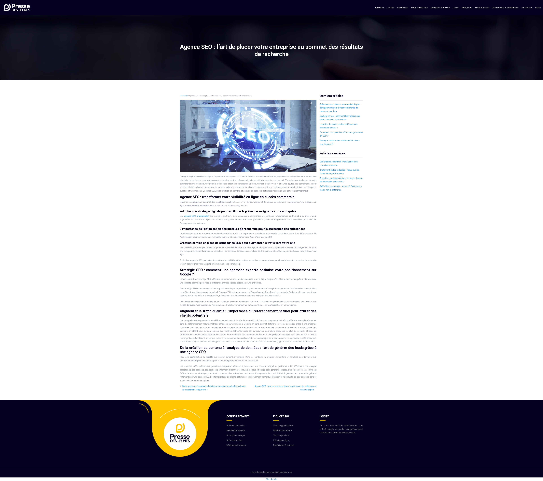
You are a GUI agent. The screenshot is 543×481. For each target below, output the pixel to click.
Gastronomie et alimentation (505, 7)
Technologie (402, 7)
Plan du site (271, 479)
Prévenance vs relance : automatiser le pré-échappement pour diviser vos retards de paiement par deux (340, 108)
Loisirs (456, 7)
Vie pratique (526, 7)
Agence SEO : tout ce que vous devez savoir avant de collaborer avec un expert (284, 388)
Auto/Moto (467, 7)
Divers (538, 7)
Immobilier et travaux (440, 7)
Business (379, 7)
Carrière (390, 7)
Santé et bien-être (419, 7)
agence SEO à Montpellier (196, 216)
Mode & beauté (482, 7)
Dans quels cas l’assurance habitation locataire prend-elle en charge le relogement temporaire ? (214, 388)
